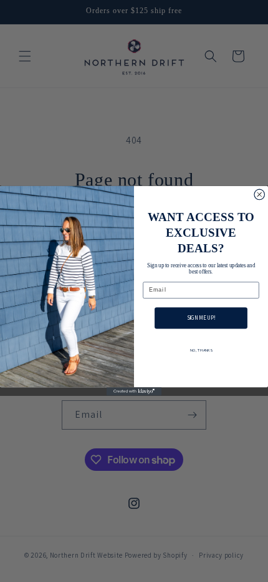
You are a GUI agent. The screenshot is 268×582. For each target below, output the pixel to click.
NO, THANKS (201, 350)
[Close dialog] (259, 195)
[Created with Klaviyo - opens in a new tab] (134, 392)
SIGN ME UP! (201, 318)
